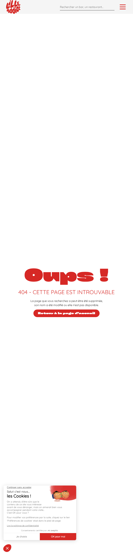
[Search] (111, 6)
